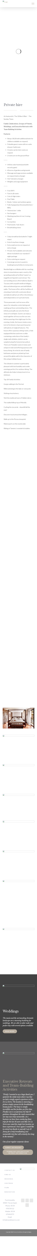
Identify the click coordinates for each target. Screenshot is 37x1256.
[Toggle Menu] (33, 3)
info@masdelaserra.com (11, 1220)
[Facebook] (23, 1200)
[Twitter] (27, 1200)
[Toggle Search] (26, 3)
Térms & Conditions (18, 1232)
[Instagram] (27, 1205)
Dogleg (29, 1232)
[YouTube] (31, 1200)
